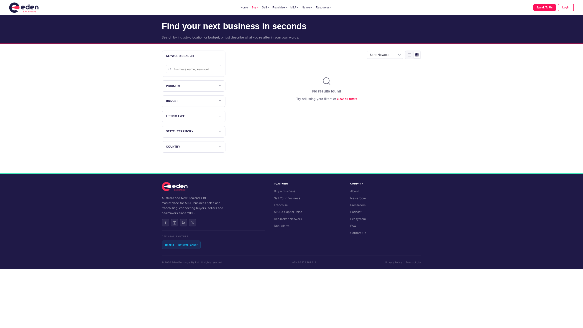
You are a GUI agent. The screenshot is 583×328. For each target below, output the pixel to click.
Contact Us (358, 233)
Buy (255, 7)
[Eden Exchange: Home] (23, 8)
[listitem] (165, 222)
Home (244, 7)
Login (565, 7)
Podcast (356, 212)
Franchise (279, 7)
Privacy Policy (393, 262)
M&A (294, 7)
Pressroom (358, 205)
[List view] (409, 54)
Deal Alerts (281, 226)
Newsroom (358, 198)
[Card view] (417, 54)
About (354, 191)
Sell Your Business (287, 198)
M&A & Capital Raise (288, 212)
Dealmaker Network (288, 219)
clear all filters (347, 99)
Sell (265, 7)
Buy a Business (284, 191)
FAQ (353, 226)
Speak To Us (545, 7)
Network (307, 7)
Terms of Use (413, 262)
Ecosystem (358, 219)
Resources (323, 7)
